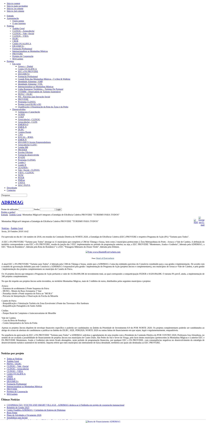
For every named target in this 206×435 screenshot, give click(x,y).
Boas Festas (12, 412)
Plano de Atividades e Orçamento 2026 (24, 415)
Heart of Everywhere (105, 258)
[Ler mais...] (103, 252)
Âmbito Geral (15, 214)
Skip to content (13, 3)
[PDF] (196, 222)
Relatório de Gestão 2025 (18, 407)
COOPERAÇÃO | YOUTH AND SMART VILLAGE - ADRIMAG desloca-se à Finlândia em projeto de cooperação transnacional (65, 405)
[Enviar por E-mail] (201, 225)
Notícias (5, 228)
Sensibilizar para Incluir (17, 417)
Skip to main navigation (17, 6)
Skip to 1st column (15, 8)
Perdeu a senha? (8, 212)
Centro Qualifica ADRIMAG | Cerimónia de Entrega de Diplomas (36, 410)
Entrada (4, 214)
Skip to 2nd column (15, 11)
